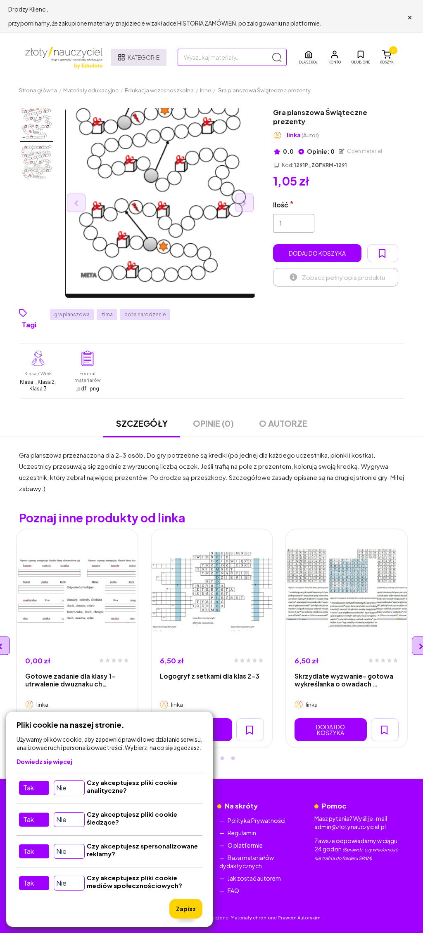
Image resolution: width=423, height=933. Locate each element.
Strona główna (38, 90)
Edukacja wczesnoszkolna (159, 90)
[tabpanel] (77, 638)
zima (107, 314)
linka (303, 135)
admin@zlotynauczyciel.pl (350, 826)
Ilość (280, 204)
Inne (205, 90)
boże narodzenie (145, 314)
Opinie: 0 (320, 151)
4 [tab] (222, 758)
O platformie (245, 845)
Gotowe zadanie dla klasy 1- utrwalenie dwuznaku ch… (70, 680)
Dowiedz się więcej (44, 761)
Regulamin (242, 833)
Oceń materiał (364, 151)
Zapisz (186, 908)
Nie (61, 787)
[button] (335, 57)
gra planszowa (72, 314)
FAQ (233, 890)
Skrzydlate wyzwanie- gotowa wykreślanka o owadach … (344, 680)
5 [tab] (233, 758)
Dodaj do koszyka (317, 253)
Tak (28, 787)
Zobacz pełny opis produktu (343, 277)
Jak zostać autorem (254, 878)
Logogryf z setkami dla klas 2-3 (209, 676)
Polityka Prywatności (256, 820)
